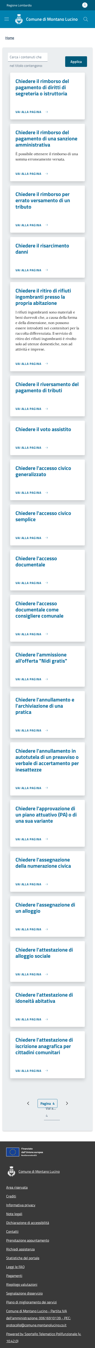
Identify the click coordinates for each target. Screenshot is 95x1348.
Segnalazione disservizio (24, 1293)
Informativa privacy (20, 1205)
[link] (32, 111)
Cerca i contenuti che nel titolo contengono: (26, 61)
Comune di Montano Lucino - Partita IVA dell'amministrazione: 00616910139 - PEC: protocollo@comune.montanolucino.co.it (38, 1318)
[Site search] (85, 19)
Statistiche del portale (22, 1258)
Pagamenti (14, 1275)
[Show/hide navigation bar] (7, 19)
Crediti (11, 1196)
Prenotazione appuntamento (27, 1240)
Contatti (12, 1231)
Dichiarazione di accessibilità (27, 1222)
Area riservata (17, 1187)
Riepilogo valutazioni (21, 1284)
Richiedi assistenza (20, 1249)
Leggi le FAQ (15, 1266)
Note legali (14, 1213)
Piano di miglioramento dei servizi (31, 1302)
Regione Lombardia (19, 5)
